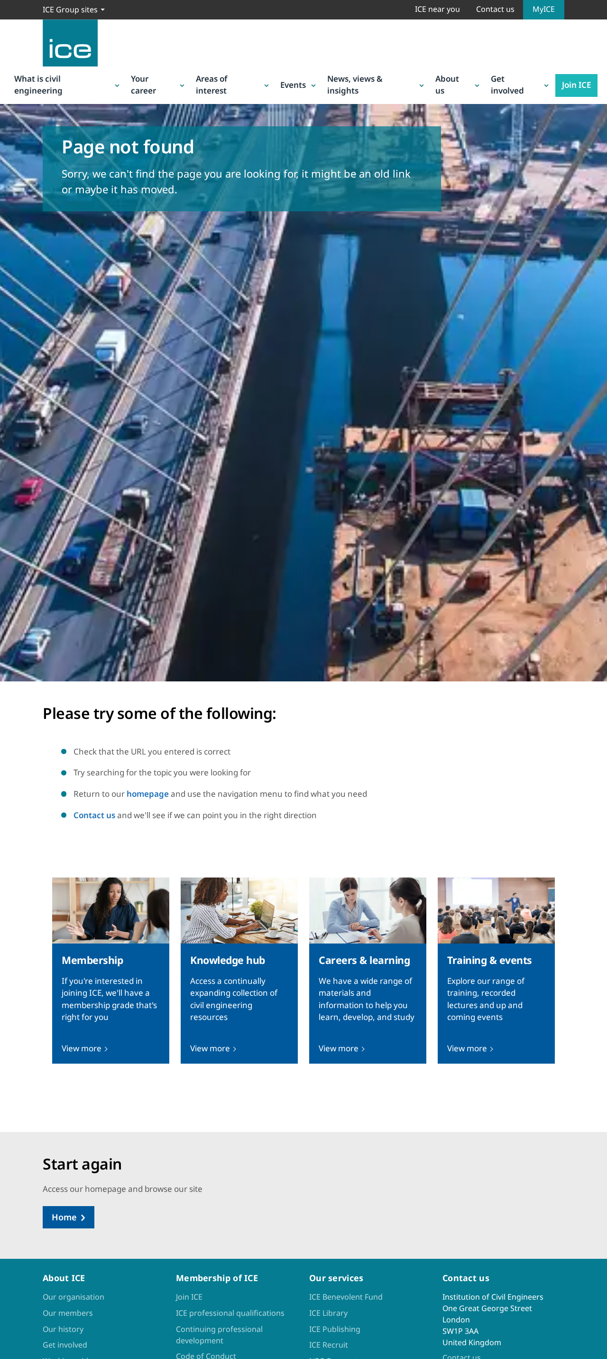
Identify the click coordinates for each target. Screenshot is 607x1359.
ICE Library (328, 1313)
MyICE (544, 9)
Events (293, 84)
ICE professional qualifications (230, 1313)
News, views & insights (355, 84)
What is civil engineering (38, 84)
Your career (143, 84)
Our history (63, 1329)
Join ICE (576, 84)
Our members (68, 1313)
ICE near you (437, 9)
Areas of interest (211, 84)
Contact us (495, 9)
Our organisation (73, 1297)
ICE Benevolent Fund (346, 1297)
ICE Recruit (328, 1345)
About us (447, 84)
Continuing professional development (219, 1335)
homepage (148, 793)
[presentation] (110, 971)
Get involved (507, 84)
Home (64, 1217)
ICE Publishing (334, 1329)
